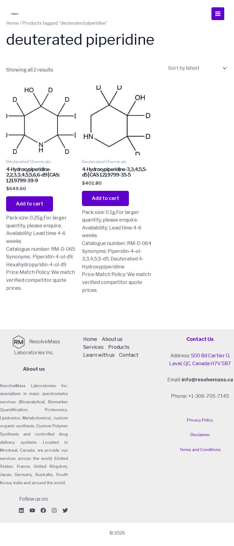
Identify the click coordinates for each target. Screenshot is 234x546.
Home (90, 339)
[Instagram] (54, 510)
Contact (128, 355)
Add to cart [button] (29, 204)
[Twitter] (65, 510)
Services (93, 347)
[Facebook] (43, 510)
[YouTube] (32, 510)
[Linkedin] (21, 510)
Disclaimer (200, 434)
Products (118, 347)
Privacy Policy (200, 420)
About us (112, 339)
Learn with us (99, 355)
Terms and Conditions (200, 449)
